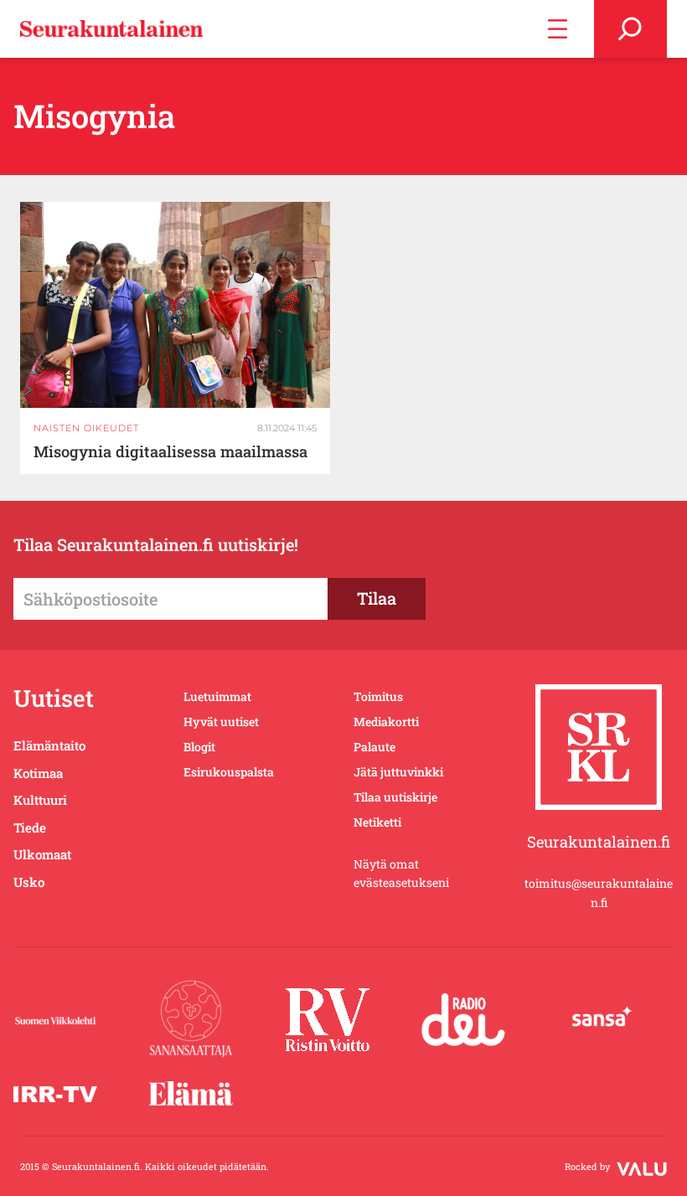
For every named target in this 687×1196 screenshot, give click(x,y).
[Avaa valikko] (557, 29)
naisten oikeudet (86, 428)
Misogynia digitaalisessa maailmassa (170, 452)
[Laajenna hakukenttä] (630, 29)
